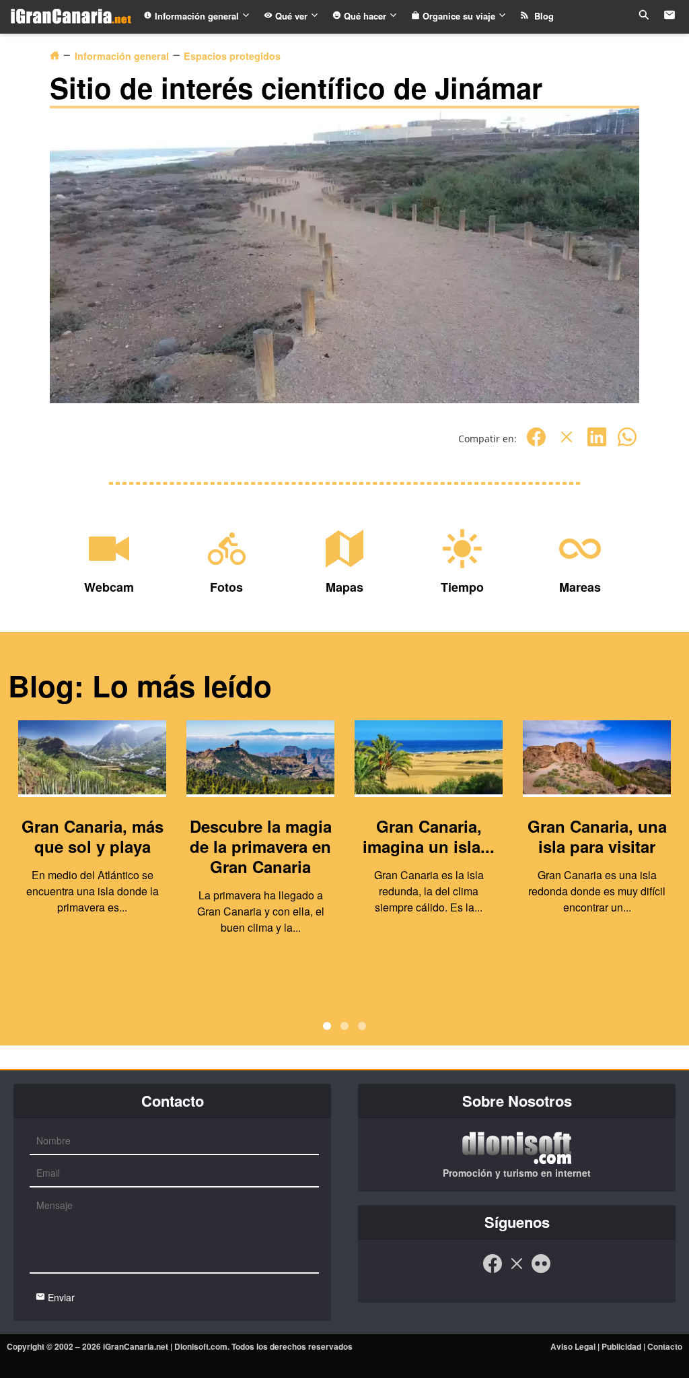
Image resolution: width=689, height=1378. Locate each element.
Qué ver (291, 15)
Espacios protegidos (232, 56)
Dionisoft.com (200, 1346)
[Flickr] (541, 1270)
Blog (541, 15)
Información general (197, 15)
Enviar (60, 1297)
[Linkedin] (597, 444)
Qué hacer (365, 15)
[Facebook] (536, 444)
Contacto (664, 1346)
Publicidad (621, 1346)
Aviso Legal (572, 1346)
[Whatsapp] (627, 444)
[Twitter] (566, 444)
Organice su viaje (459, 15)
